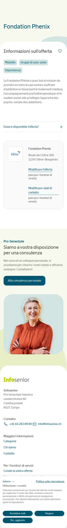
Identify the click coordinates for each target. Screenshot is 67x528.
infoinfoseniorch (49, 424)
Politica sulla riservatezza (50, 481)
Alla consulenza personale (24, 280)
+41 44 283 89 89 (20, 424)
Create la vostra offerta (18, 471)
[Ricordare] (60, 51)
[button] (9, 481)
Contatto (9, 453)
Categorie (10, 441)
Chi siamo (10, 447)
